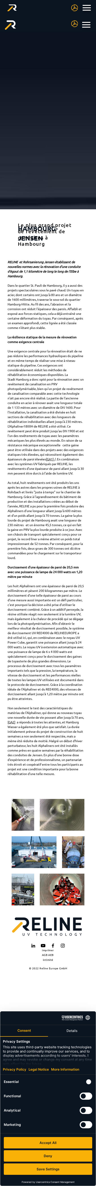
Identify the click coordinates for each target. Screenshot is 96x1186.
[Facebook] (53, 945)
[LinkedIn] (33, 945)
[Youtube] (43, 945)
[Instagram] (62, 945)
